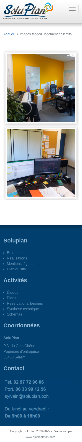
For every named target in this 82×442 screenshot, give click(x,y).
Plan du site (16, 269)
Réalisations (17, 258)
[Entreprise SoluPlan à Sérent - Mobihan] (41, 88)
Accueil (8, 34)
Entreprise (15, 253)
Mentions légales (20, 264)
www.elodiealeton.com (40, 437)
